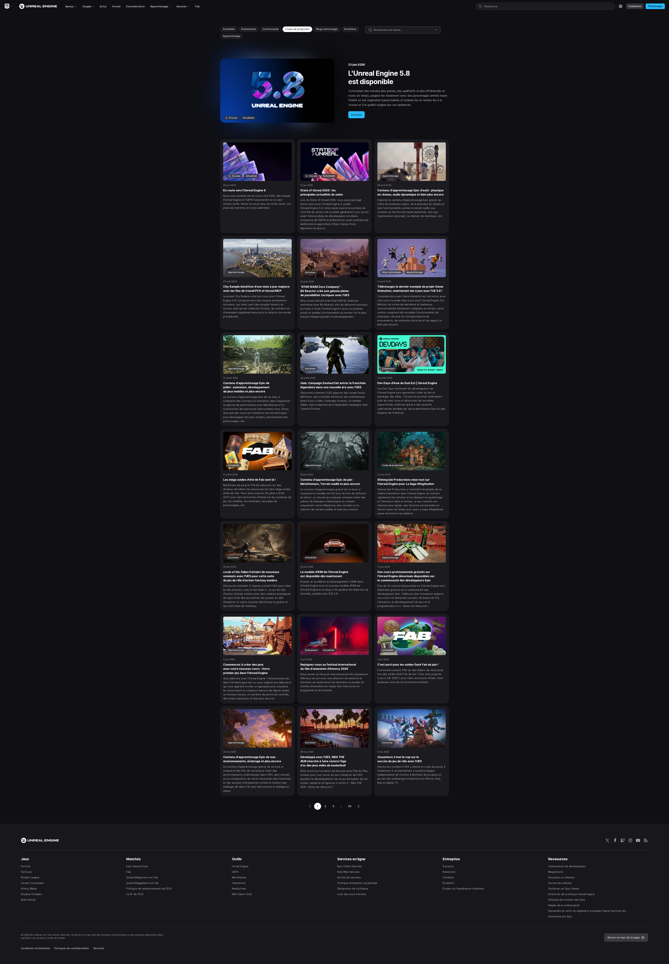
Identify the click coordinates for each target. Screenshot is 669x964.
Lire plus (356, 114)
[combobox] (404, 30)
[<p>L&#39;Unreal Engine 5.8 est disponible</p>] (334, 90)
